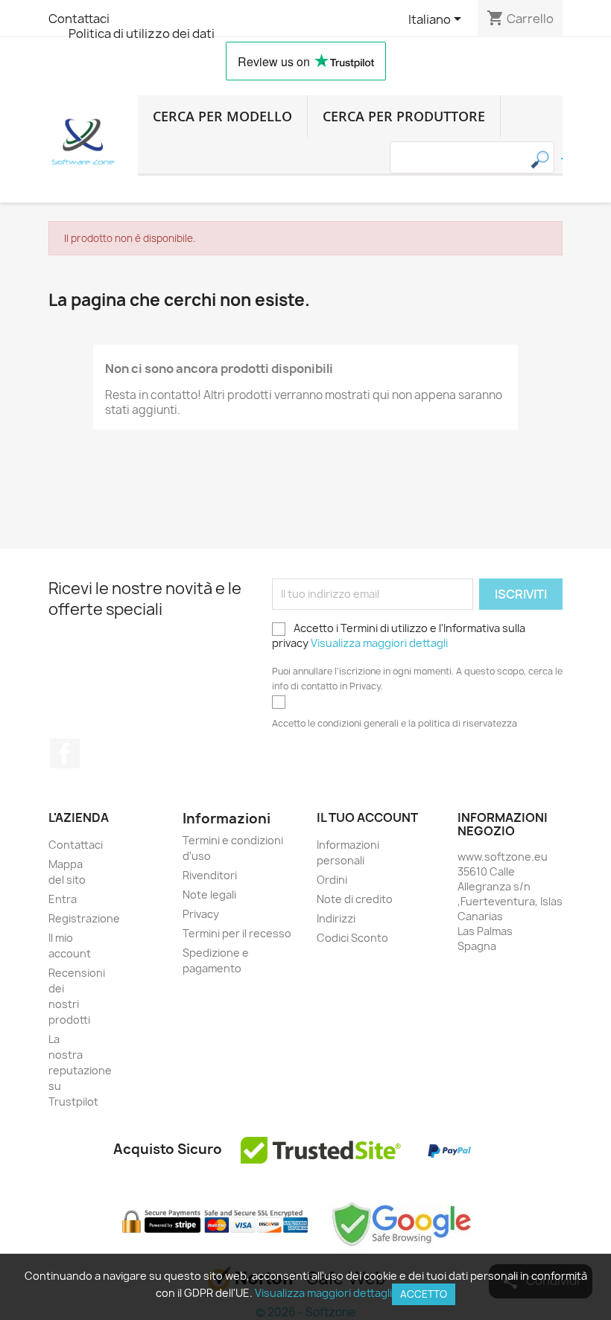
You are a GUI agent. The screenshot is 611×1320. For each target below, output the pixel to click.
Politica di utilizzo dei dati (142, 33)
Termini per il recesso (237, 933)
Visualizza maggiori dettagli (379, 643)
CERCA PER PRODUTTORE (404, 116)
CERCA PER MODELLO (222, 116)
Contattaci (79, 18)
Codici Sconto (352, 938)
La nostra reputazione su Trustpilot (80, 1070)
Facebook (65, 753)
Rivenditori (210, 875)
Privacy (201, 914)
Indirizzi (336, 918)
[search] (562, 158)
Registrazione (84, 918)
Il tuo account (367, 817)
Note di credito (355, 899)
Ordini (332, 880)
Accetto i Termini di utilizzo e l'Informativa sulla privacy (398, 635)
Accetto (423, 1294)
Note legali (209, 894)
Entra (62, 899)
